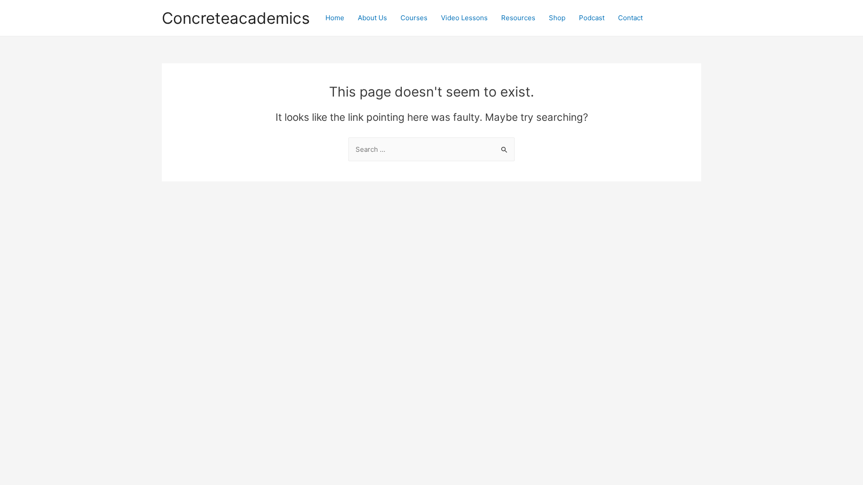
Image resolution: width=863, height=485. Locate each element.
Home (334, 17)
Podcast (592, 17)
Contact (630, 17)
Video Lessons (464, 17)
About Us (372, 17)
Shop (557, 17)
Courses (413, 17)
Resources (518, 17)
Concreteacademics (236, 18)
